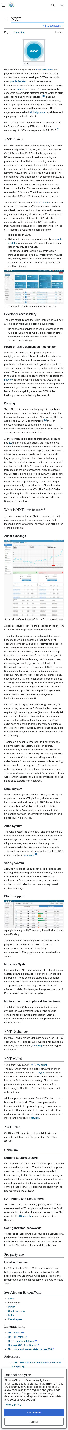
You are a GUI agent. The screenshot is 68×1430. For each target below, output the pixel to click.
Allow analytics (34, 1412)
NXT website (15, 1332)
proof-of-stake (18, 81)
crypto (41, 1072)
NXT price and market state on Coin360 (30, 1349)
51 (10, 442)
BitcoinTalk (25, 1216)
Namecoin (29, 855)
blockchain (42, 202)
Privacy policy (13, 1404)
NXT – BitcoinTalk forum (21, 1340)
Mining (11, 1306)
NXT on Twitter (16, 1336)
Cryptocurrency (16, 1310)
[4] (36, 854)
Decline (34, 1421)
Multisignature (37, 112)
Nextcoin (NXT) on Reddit (22, 1345)
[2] (58, 129)
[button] (61, 5)
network (8, 379)
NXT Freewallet (38, 1064)
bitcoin (20, 89)
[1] (43, 96)
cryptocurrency (44, 69)
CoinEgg (37, 1045)
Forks (11, 1298)
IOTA (11, 1315)
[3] (45, 420)
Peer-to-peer (15, 1319)
